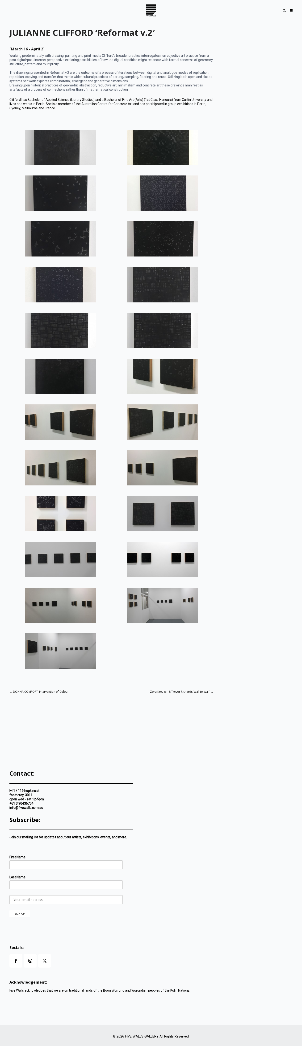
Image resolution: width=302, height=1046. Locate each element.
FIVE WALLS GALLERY (142, 1036)
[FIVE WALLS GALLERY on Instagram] (30, 961)
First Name (17, 857)
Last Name (17, 877)
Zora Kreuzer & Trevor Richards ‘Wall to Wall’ (181, 692)
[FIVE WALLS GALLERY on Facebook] (15, 961)
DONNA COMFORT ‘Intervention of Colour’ (39, 692)
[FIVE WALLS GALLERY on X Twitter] (44, 961)
